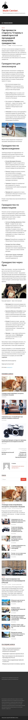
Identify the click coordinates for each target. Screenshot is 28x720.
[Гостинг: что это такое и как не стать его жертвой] (6, 558)
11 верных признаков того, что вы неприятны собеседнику (18, 547)
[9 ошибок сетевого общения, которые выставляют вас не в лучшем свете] (6, 541)
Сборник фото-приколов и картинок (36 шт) (13, 653)
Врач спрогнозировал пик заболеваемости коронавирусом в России (13, 580)
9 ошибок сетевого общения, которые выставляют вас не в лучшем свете (17, 538)
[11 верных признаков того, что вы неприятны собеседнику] (6, 550)
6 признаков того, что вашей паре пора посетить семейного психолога (12, 417)
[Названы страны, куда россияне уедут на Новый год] (6, 629)
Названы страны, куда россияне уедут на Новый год (18, 626)
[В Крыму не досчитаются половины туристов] (6, 605)
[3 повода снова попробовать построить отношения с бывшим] (14, 391)
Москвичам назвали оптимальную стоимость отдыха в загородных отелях (18, 634)
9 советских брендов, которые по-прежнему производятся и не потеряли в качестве (14, 440)
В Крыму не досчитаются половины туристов (18, 601)
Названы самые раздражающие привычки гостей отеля (18, 609)
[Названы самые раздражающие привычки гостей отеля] (6, 612)
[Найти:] (14, 479)
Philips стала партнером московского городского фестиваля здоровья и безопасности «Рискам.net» (11, 649)
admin (10, 45)
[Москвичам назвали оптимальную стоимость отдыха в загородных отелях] (6, 637)
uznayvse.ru (9, 367)
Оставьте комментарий (17, 45)
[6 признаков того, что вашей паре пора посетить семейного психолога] (14, 415)
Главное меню (8, 23)
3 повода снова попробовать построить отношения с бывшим (13, 394)
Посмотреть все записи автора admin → (18, 466)
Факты (3, 27)
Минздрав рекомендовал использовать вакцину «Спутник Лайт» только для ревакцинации (18, 617)
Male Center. (10, 10)
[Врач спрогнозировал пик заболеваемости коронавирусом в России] (14, 575)
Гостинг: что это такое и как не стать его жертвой (18, 554)
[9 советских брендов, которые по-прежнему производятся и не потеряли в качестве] (14, 438)
